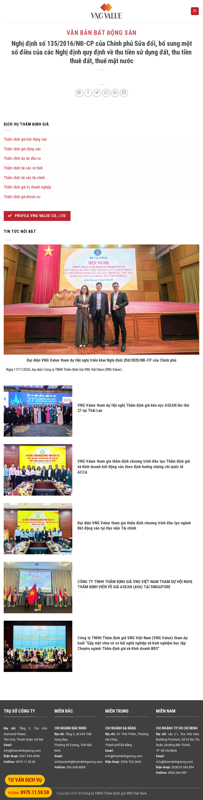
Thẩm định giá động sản (22, 149)
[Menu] (195, 11)
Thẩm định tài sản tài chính (24, 177)
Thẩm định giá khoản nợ (22, 196)
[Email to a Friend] (106, 93)
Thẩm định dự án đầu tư (22, 158)
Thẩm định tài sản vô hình (23, 168)
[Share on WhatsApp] (79, 93)
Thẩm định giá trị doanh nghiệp (27, 187)
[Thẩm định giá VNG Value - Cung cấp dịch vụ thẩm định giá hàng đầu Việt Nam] (106, 11)
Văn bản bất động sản (101, 32)
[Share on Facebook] (88, 93)
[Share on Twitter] (97, 93)
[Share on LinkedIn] (124, 93)
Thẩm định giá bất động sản (25, 139)
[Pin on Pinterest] (115, 93)
